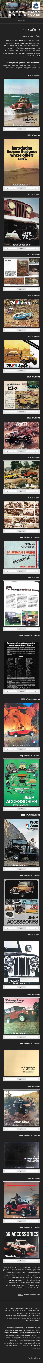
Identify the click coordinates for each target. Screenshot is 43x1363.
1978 (5, 65)
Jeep (10, 50)
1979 (38, 68)
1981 (29, 68)
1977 (9, 65)
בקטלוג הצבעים (14, 1275)
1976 (13, 65)
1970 (38, 65)
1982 (25, 68)
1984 (16, 68)
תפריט (20, 21)
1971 (34, 65)
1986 (7, 68)
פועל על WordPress (34, 1358)
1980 (34, 68)
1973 (25, 65)
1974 (21, 65)
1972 (29, 65)
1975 (17, 65)
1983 (20, 68)
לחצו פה (20, 1295)
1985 (12, 68)
